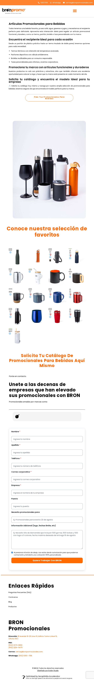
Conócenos (13, 597)
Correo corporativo (21, 472)
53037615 (44, 2)
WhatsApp (56, 2)
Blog (10, 602)
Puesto (14, 499)
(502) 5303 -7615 (25, 656)
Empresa (16, 485)
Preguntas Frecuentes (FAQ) (19, 592)
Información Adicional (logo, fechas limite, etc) (33, 525)
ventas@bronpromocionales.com (79, 2)
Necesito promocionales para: (25, 512)
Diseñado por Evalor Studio (48, 670)
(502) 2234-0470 (15, 647)
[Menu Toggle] (75, 11)
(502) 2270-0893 (15, 645)
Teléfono (16, 458)
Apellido (15, 445)
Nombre (15, 431)
